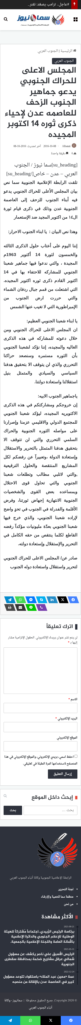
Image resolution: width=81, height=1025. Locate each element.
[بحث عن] (5, 21)
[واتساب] (19, 599)
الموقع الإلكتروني (67, 738)
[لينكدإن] (50, 599)
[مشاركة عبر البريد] (19, 607)
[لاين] (29, 607)
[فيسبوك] (72, 599)
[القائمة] (75, 21)
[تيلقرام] (8, 599)
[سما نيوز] (40, 19)
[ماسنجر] (29, 599)
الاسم (72, 699)
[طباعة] (8, 607)
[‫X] (61, 599)
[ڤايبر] (40, 607)
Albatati (66, 146)
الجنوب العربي (48, 51)
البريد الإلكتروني (66, 718)
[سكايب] (40, 599)
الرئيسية (67, 51)
